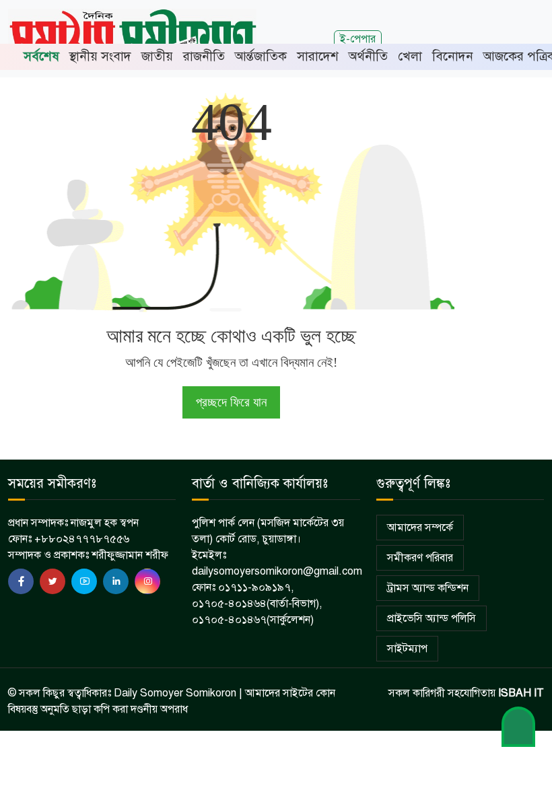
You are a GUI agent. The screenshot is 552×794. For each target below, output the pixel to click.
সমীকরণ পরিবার (420, 558)
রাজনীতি (204, 56)
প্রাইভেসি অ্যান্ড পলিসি (431, 618)
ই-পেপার (358, 38)
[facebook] (21, 581)
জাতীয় (157, 56)
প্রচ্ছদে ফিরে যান (231, 402)
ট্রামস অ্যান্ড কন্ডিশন (428, 588)
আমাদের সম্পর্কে (420, 527)
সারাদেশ (318, 56)
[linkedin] (116, 581)
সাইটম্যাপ (407, 648)
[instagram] (147, 581)
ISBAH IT (521, 693)
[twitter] (52, 581)
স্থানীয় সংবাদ (100, 56)
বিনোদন (452, 56)
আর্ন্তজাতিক (261, 56)
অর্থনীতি (368, 56)
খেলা (410, 56)
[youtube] (84, 581)
